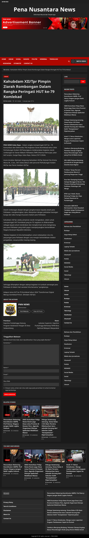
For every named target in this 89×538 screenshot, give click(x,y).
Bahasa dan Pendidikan (72, 226)
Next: (47, 324)
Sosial (18, 59)
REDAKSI (67, 263)
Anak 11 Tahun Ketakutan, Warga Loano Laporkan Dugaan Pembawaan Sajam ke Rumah (75, 469)
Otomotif (17, 63)
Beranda (6, 70)
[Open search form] (69, 61)
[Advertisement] (44, 42)
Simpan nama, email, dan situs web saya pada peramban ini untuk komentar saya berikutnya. (30, 389)
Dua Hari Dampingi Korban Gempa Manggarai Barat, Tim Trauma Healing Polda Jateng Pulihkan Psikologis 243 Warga (74, 184)
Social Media (68, 267)
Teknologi (54, 59)
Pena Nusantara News (44, 9)
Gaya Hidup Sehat (70, 235)
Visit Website (24, 311)
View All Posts (38, 311)
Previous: (16, 324)
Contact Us (28, 63)
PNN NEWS (8, 101)
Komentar (7, 343)
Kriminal (43, 59)
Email (5, 374)
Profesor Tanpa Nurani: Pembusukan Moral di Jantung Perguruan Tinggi (73, 172)
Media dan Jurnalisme (72, 251)
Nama (6, 368)
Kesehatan (7, 63)
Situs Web (6, 381)
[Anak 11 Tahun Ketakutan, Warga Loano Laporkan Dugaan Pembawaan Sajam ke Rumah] (76, 456)
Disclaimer (7, 510)
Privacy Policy (8, 502)
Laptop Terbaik (69, 247)
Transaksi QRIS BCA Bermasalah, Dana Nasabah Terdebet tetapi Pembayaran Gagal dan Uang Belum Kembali (74, 210)
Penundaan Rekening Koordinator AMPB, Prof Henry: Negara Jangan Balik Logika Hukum (11, 423)
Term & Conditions (9, 506)
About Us (6, 514)
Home (4, 59)
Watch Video (81, 61)
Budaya (26, 59)
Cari (66, 77)
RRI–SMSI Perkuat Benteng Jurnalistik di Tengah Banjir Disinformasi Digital (74, 162)
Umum (11, 59)
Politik (34, 59)
